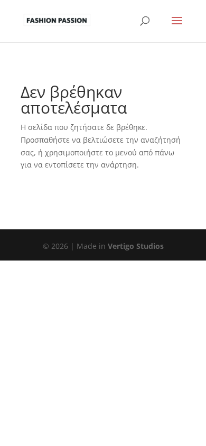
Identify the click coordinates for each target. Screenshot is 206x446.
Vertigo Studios (136, 246)
